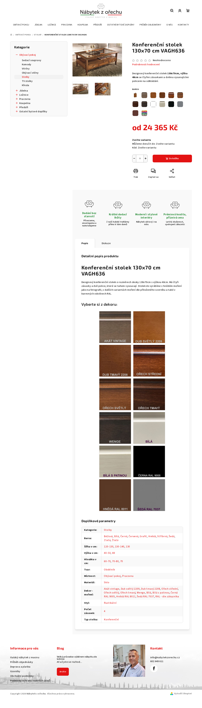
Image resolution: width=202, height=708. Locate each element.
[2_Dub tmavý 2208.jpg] (115, 360)
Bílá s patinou (160, 592)
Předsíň (23, 107)
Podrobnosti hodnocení (146, 64)
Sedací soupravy (31, 60)
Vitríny (26, 68)
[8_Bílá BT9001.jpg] (149, 428)
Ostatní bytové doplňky (33, 111)
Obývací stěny (30, 73)
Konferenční (111, 619)
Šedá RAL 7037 (145, 596)
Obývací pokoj (27, 55)
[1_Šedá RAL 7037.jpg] (149, 495)
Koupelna (24, 103)
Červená (133, 536)
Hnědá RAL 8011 (125, 596)
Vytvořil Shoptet (183, 693)
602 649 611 (156, 661)
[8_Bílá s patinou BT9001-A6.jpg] (115, 461)
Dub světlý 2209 (130, 589)
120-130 (109, 546)
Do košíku (174, 158)
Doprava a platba (20, 666)
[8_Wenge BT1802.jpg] (115, 428)
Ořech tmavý (128, 592)
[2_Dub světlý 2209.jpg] (149, 327)
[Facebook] (154, 668)
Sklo (106, 582)
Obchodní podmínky (22, 676)
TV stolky (27, 81)
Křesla (25, 85)
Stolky (25, 77)
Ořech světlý (111, 592)
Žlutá (115, 540)
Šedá (171, 536)
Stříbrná (162, 536)
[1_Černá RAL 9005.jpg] (149, 461)
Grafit (143, 536)
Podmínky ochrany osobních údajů (30, 680)
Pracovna (24, 99)
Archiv (63, 671)
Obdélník (109, 569)
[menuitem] (21, 24)
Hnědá (152, 536)
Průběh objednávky (21, 662)
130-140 (120, 546)
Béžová (108, 536)
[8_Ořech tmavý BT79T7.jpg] (149, 394)
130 (128, 546)
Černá (123, 536)
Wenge (141, 592)
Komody (26, 64)
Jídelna (23, 90)
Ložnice (24, 95)
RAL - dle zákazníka (167, 596)
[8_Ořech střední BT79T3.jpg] (149, 360)
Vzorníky (15, 671)
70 (121, 561)
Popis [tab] (84, 243)
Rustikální (110, 603)
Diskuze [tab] (106, 243)
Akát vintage (111, 589)
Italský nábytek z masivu (24, 657)
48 (113, 553)
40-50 (107, 553)
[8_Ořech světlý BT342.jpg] (115, 394)
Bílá (116, 536)
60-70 (107, 561)
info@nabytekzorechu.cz (165, 657)
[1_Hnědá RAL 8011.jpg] (115, 495)
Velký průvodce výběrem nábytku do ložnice (77, 658)
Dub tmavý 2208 (150, 589)
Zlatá (107, 540)
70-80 (115, 561)
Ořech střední (169, 589)
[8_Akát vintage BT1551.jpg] (115, 327)
